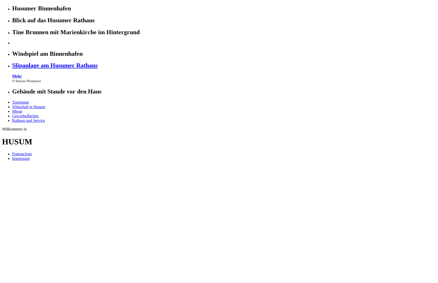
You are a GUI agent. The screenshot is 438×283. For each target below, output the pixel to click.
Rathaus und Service (28, 120)
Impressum (21, 158)
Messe (17, 111)
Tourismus (20, 102)
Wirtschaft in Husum (28, 107)
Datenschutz (22, 154)
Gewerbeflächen (25, 116)
